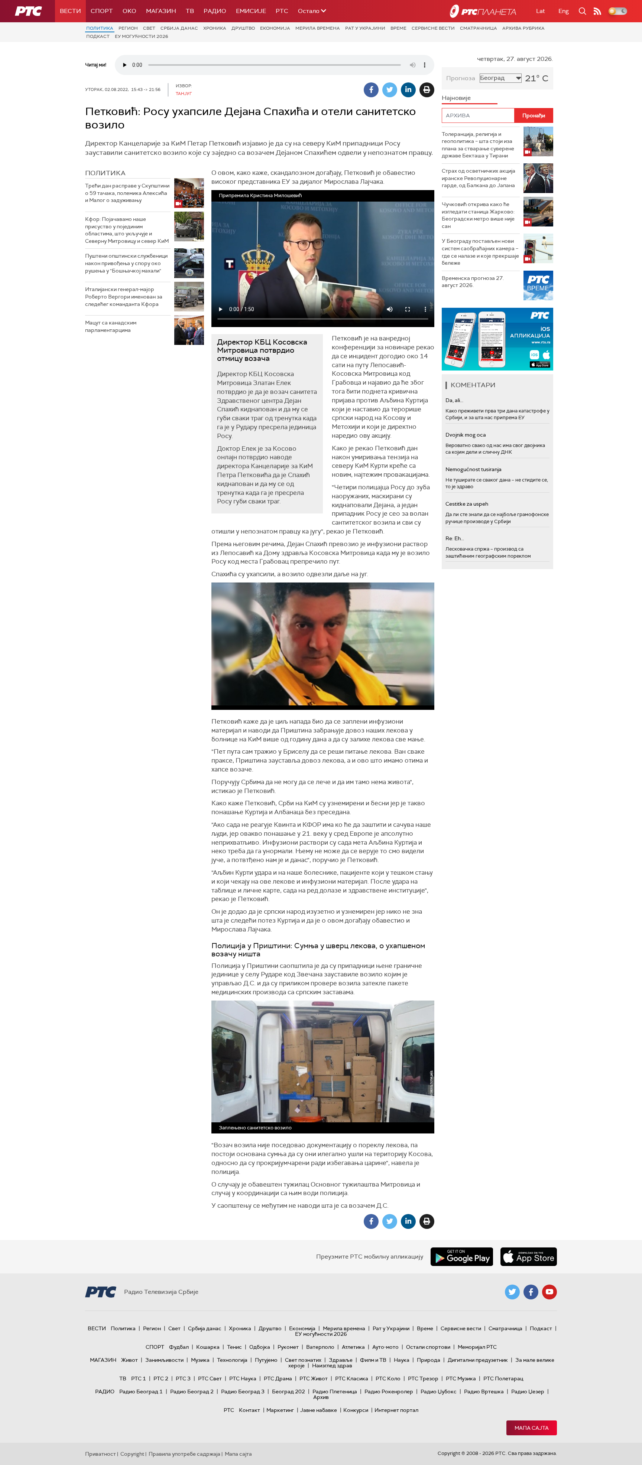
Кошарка (208, 1347)
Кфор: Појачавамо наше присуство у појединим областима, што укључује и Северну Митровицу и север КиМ (127, 230)
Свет (149, 28)
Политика (99, 28)
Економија (275, 28)
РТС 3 (183, 1378)
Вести (70, 11)
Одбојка (259, 1347)
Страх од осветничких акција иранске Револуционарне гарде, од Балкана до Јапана (478, 178)
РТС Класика (351, 1378)
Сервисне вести (433, 28)
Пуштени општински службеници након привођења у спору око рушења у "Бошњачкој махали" (126, 263)
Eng (563, 11)
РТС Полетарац (503, 1378)
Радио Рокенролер (388, 1391)
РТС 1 (138, 1378)
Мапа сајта (532, 1428)
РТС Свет (210, 1378)
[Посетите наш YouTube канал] (549, 1292)
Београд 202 (288, 1391)
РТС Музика (461, 1378)
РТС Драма (278, 1378)
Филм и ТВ (373, 1360)
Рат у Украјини (365, 28)
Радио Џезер (527, 1391)
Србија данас (179, 28)
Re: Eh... (454, 538)
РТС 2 (160, 1378)
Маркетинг (280, 1410)
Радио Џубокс (439, 1391)
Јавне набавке (318, 1410)
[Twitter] (389, 89)
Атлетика (353, 1347)
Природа (428, 1360)
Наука (401, 1360)
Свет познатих (303, 1360)
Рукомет (288, 1347)
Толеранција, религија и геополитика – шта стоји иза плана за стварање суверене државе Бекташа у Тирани (478, 145)
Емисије (251, 11)
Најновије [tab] (456, 98)
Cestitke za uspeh (466, 503)
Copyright (132, 1454)
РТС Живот (313, 1378)
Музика (200, 1360)
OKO (129, 11)
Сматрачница (478, 28)
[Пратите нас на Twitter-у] (512, 1292)
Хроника (214, 28)
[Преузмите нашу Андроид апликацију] (462, 1256)
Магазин (161, 11)
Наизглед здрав (332, 1365)
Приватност (100, 1454)
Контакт (249, 1410)
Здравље (341, 1360)
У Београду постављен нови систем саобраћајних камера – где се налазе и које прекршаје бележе (480, 252)
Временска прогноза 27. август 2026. (473, 282)
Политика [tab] (105, 173)
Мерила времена (317, 28)
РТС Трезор (423, 1378)
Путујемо (266, 1360)
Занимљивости (164, 1360)
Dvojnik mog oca (465, 434)
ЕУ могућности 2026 (141, 36)
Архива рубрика (523, 28)
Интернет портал (396, 1410)
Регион (128, 28)
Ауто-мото (385, 1347)
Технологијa (232, 1360)
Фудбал (179, 1347)
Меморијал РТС (477, 1347)
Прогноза (460, 78)
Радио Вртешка (484, 1391)
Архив (321, 1397)
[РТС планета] (483, 11)
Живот (129, 1360)
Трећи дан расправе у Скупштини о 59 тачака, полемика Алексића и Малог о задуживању (127, 192)
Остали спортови (428, 1347)
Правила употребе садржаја (184, 1454)
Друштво (243, 28)
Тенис (234, 1347)
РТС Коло (388, 1378)
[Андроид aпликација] (528, 339)
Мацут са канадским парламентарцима (110, 326)
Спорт (102, 11)
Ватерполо (320, 1347)
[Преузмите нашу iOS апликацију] (528, 1256)
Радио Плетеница (334, 1391)
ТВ (190, 11)
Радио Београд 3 (243, 1391)
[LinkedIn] (408, 89)
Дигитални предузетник (478, 1360)
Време (398, 28)
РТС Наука (242, 1378)
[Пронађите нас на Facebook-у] (530, 1292)
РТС (282, 11)
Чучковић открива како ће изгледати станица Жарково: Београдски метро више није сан (478, 215)
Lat (540, 11)
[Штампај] (426, 89)
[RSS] (597, 11)
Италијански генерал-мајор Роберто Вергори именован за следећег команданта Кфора (123, 296)
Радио (215, 11)
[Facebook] (371, 89)
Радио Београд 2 (192, 1391)
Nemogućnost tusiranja (473, 469)
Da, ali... (454, 400)
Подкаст (98, 36)
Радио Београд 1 (141, 1391)
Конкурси (355, 1410)
